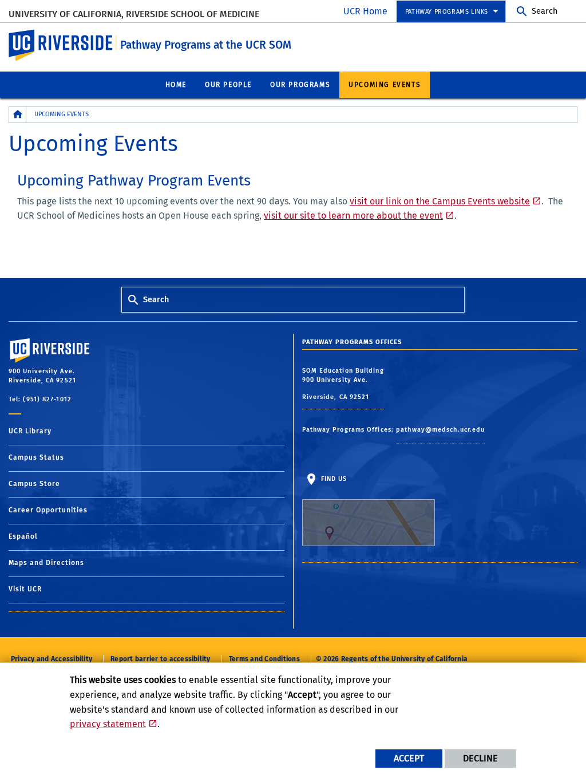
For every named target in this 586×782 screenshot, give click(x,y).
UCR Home (365, 11)
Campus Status (36, 457)
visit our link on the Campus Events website (440, 201)
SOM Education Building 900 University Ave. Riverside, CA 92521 (343, 384)
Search (544, 11)
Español (23, 536)
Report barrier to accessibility (160, 659)
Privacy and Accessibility (51, 659)
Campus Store (34, 484)
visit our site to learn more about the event (353, 215)
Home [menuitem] (176, 85)
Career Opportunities (48, 510)
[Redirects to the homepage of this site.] (17, 115)
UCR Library (30, 431)
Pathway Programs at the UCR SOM (205, 45)
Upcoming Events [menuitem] (385, 85)
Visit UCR (25, 589)
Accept (409, 758)
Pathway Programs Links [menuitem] (446, 11)
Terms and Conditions (264, 659)
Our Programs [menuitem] (300, 85)
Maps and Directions (46, 563)
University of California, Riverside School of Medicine (134, 14)
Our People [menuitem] (228, 85)
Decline (480, 758)
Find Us (333, 479)
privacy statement (108, 723)
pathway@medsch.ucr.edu (440, 429)
